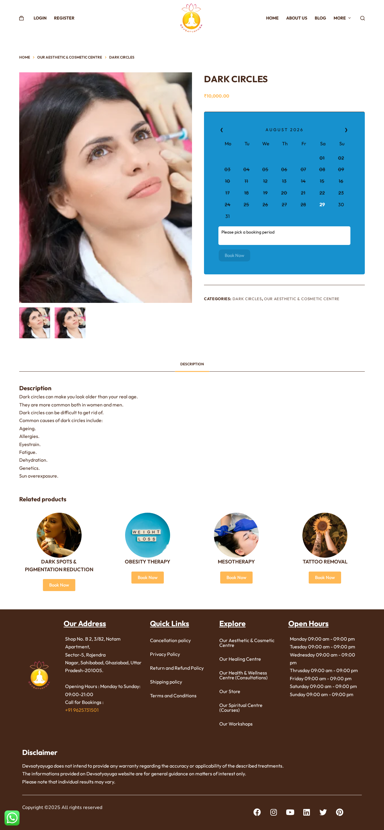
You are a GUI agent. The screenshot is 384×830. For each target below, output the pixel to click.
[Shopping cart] (21, 18)
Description (192, 364)
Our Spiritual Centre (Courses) (240, 707)
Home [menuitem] (272, 18)
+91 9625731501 (82, 710)
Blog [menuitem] (320, 18)
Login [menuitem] (40, 18)
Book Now (234, 255)
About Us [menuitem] (296, 18)
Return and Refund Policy (177, 668)
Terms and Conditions (173, 696)
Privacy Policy (165, 654)
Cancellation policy (170, 640)
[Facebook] (257, 811)
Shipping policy (166, 682)
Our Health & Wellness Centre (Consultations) (243, 675)
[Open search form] (362, 18)
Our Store (229, 691)
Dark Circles (247, 298)
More (340, 18)
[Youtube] (290, 811)
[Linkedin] (306, 811)
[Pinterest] (339, 811)
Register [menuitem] (64, 18)
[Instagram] (273, 811)
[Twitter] (323, 811)
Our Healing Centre (240, 659)
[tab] (192, 364)
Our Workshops (236, 724)
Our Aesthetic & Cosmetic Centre (302, 298)
